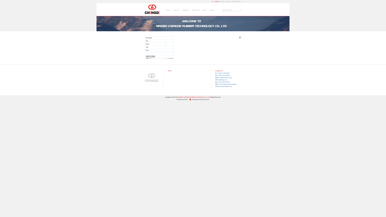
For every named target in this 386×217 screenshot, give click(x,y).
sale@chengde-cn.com (226, 77)
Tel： (216, 73)
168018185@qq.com (221, 80)
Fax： (217, 75)
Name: (148, 44)
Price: (147, 50)
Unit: (147, 47)
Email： (217, 77)
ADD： (217, 84)
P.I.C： (217, 82)
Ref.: (147, 41)
